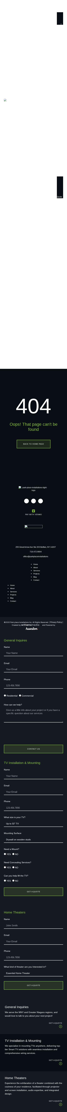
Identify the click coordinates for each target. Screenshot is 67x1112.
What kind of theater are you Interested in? (25, 967)
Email (6, 663)
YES (9, 854)
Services (36, 571)
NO (16, 854)
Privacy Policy (56, 622)
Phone (7, 679)
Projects (36, 574)
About (35, 567)
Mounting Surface (12, 833)
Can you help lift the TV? (16, 876)
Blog (35, 577)
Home (35, 564)
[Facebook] (33, 501)
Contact (36, 580)
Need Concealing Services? (17, 862)
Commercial (28, 696)
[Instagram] (26, 501)
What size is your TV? (14, 817)
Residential (12, 696)
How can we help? (13, 705)
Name (7, 647)
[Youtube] (40, 501)
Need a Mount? (11, 849)
